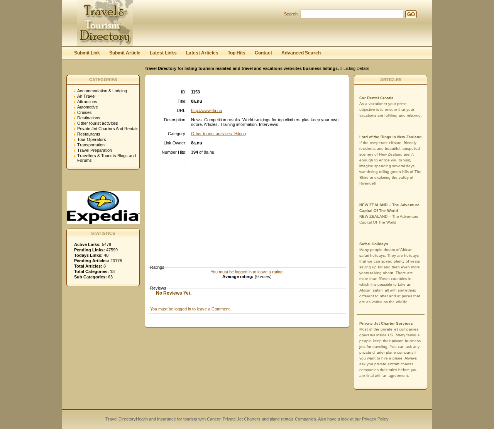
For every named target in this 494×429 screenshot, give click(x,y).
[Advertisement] (249, 207)
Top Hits (236, 53)
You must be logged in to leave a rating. (247, 272)
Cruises (84, 112)
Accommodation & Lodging (102, 90)
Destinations (88, 117)
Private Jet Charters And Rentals (108, 128)
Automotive (87, 107)
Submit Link (87, 53)
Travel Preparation (94, 150)
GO (411, 14)
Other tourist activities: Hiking (218, 133)
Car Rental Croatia (376, 98)
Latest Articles (202, 53)
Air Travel (86, 96)
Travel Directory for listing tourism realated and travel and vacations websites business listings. (242, 68)
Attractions (87, 101)
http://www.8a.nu (206, 110)
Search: (291, 14)
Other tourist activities (97, 123)
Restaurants (88, 134)
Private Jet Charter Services (386, 323)
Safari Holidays (373, 244)
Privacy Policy (375, 419)
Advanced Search (301, 53)
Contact (263, 53)
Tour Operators (91, 139)
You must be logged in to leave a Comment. (190, 309)
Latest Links (163, 53)
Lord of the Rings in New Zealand (390, 137)
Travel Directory (120, 419)
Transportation (91, 144)
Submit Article (124, 53)
